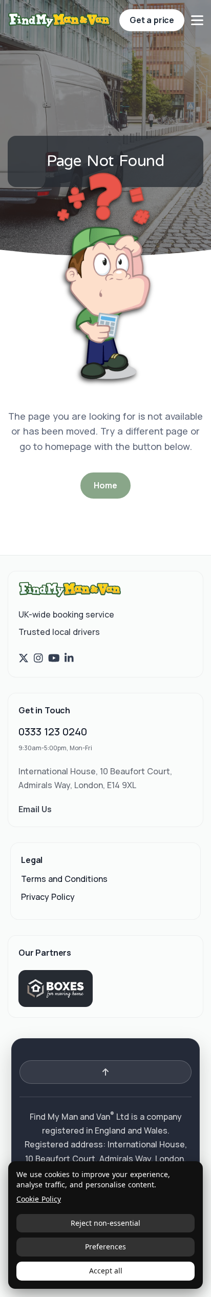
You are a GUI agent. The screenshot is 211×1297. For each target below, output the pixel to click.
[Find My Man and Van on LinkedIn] (69, 658)
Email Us (35, 809)
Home (105, 485)
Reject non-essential (105, 1223)
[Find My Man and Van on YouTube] (54, 658)
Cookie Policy (38, 1199)
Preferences (105, 1246)
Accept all (105, 1270)
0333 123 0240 (52, 731)
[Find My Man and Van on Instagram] (38, 658)
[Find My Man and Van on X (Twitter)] (23, 658)
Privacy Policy (48, 896)
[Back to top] (105, 1072)
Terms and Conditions (64, 878)
